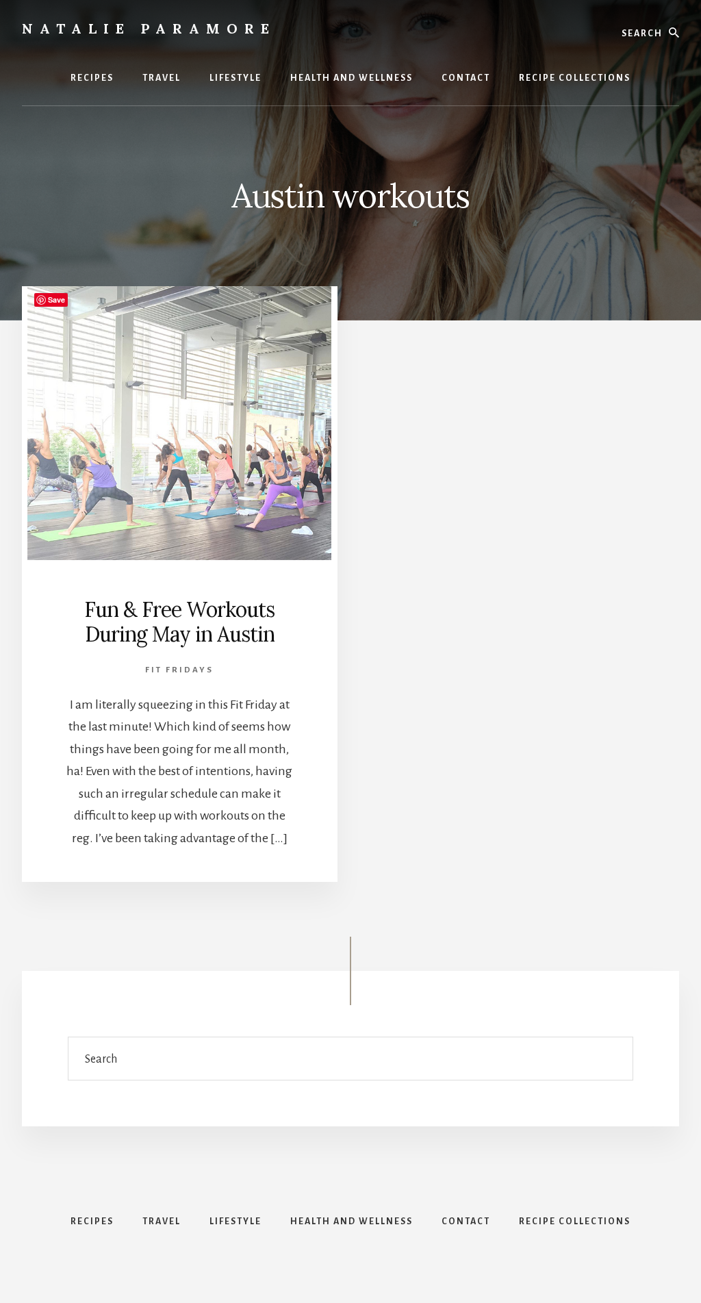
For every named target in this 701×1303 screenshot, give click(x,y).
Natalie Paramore (149, 28)
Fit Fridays (179, 670)
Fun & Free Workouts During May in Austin (179, 621)
